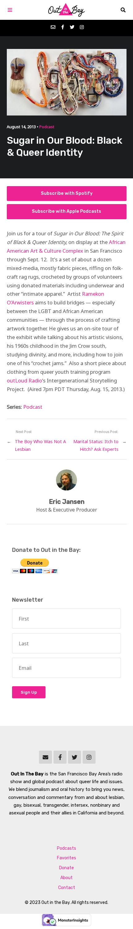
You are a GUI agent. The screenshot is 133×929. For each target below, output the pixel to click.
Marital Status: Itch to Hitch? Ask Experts (95, 445)
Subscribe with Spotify (66, 193)
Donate (66, 867)
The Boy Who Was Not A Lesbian (40, 445)
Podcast (46, 126)
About (66, 877)
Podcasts (66, 848)
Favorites (66, 858)
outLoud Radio (24, 380)
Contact (66, 887)
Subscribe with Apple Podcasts (66, 211)
